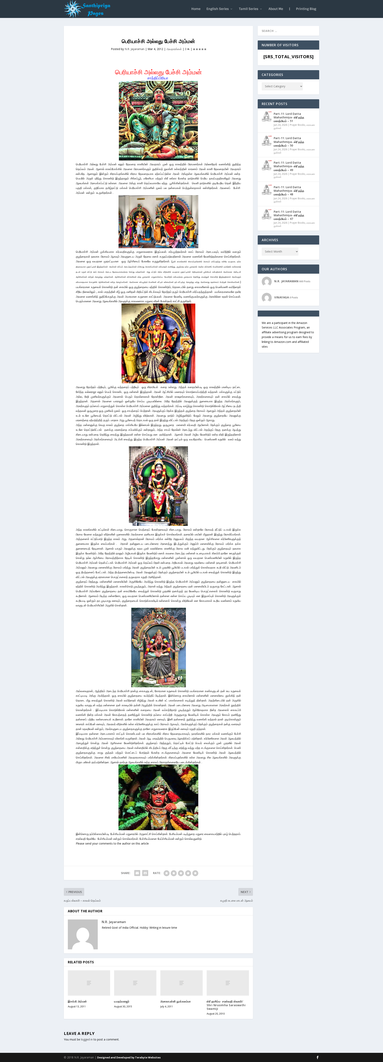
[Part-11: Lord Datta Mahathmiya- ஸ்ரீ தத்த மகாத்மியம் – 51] (267, 116)
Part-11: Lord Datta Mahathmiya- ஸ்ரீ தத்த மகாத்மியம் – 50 (289, 141)
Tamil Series (248, 9)
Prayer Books (297, 125)
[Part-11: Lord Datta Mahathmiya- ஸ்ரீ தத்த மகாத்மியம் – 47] (267, 214)
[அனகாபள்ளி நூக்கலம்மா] (181, 983)
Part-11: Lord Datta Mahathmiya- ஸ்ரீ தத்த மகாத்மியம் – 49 (289, 166)
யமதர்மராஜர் (121, 1001)
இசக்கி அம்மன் (77, 1001)
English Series (217, 9)
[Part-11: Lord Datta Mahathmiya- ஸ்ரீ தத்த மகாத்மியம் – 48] (267, 190)
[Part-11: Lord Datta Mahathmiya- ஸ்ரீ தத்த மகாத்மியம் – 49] (267, 165)
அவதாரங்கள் (174, 49)
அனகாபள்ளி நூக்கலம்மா (175, 1001)
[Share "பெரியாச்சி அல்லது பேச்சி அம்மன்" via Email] (137, 873)
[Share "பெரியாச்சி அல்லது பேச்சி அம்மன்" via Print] (145, 873)
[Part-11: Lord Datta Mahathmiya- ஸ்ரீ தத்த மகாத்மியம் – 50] (267, 141)
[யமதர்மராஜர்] (135, 983)
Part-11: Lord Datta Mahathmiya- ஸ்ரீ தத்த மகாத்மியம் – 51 (289, 117)
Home (195, 9)
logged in (87, 1039)
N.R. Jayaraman (134, 49)
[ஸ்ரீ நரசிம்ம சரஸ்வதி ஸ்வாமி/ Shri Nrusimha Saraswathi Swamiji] (228, 983)
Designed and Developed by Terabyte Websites (129, 1057)
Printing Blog (306, 9)
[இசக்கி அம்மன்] (89, 983)
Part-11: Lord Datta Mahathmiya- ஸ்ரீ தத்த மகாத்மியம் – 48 (289, 190)
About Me (275, 9)
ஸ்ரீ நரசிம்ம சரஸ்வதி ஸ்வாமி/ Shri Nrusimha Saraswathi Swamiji (226, 1004)
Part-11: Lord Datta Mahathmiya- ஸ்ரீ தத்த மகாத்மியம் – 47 (289, 215)
